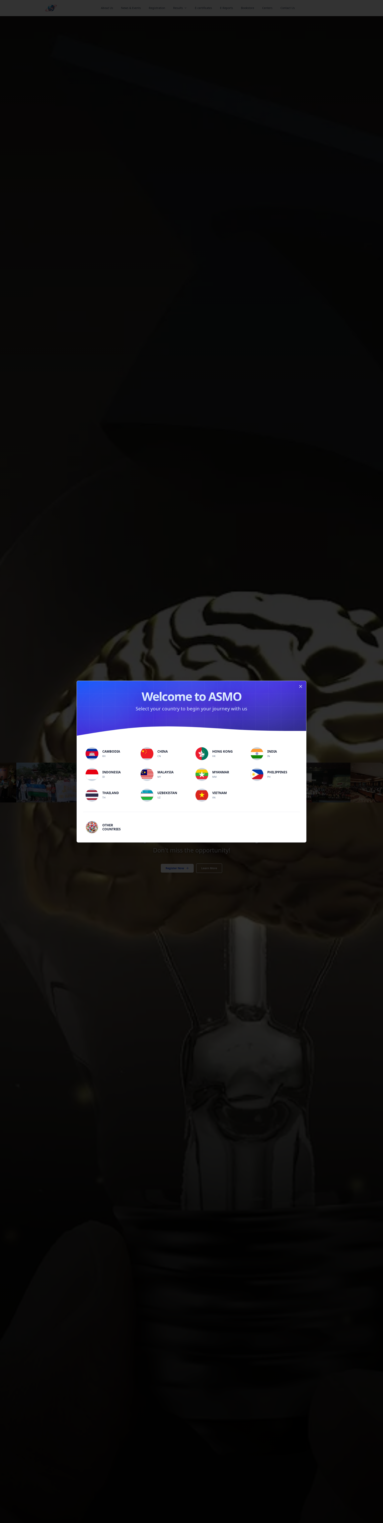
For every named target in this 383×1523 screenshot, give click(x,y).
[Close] (300, 686)
